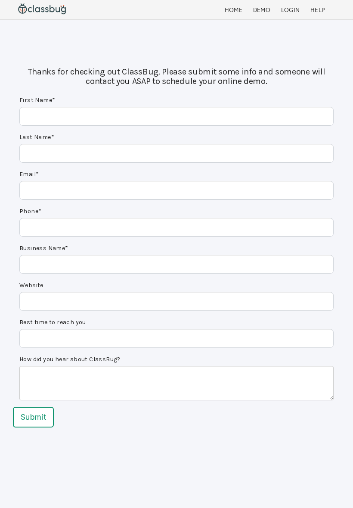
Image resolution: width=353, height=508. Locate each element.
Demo (262, 10)
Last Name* (36, 137)
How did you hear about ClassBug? (70, 359)
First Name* (37, 100)
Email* (29, 174)
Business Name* (43, 248)
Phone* (30, 211)
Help (317, 10)
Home (234, 10)
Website (31, 285)
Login (290, 10)
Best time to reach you (52, 322)
